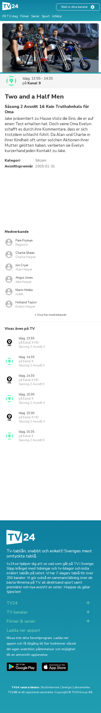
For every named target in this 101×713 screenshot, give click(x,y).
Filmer (24, 16)
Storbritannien (50, 687)
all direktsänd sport (57, 582)
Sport (46, 16)
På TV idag (10, 16)
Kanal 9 (34, 83)
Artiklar (57, 16)
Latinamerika (81, 687)
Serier (35, 16)
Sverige (66, 687)
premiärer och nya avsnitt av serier (34, 587)
